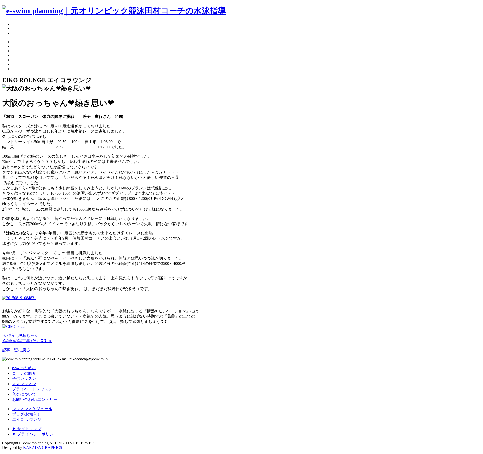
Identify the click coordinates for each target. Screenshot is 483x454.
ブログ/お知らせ (26, 414)
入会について (24, 394)
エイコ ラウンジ (26, 419)
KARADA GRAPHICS (42, 447)
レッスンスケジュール (32, 409)
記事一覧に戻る (16, 350)
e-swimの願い (24, 368)
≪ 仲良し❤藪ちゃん (20, 335)
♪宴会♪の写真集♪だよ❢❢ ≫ (27, 341)
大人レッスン (24, 384)
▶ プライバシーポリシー (34, 434)
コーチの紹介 (24, 373)
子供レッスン (24, 378)
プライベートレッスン (32, 389)
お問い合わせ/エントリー (34, 399)
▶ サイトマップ (26, 429)
